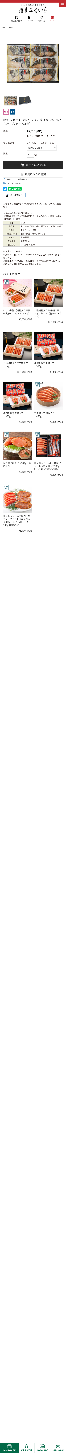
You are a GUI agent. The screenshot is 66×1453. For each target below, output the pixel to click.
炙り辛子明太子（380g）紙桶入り (17, 464)
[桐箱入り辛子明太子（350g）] (17, 396)
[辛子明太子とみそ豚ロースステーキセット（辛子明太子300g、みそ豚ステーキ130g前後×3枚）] (17, 498)
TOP (3, 27)
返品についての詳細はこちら (17, 179)
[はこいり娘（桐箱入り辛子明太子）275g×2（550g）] (17, 293)
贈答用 (10, 27)
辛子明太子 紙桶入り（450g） (44, 414)
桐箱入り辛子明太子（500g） (44, 364)
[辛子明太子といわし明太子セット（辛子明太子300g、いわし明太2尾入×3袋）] (48, 446)
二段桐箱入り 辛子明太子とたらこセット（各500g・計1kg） (48, 313)
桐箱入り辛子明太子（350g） (13, 414)
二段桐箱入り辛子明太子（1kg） (15, 364)
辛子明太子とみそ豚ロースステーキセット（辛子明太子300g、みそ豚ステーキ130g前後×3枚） (16, 520)
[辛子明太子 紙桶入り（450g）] (48, 396)
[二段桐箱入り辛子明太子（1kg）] (17, 346)
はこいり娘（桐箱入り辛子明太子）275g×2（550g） (17, 312)
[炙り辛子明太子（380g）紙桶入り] (17, 446)
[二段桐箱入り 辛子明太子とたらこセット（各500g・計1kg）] (48, 293)
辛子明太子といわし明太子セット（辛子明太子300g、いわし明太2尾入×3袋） (48, 466)
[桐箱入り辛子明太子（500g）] (48, 346)
